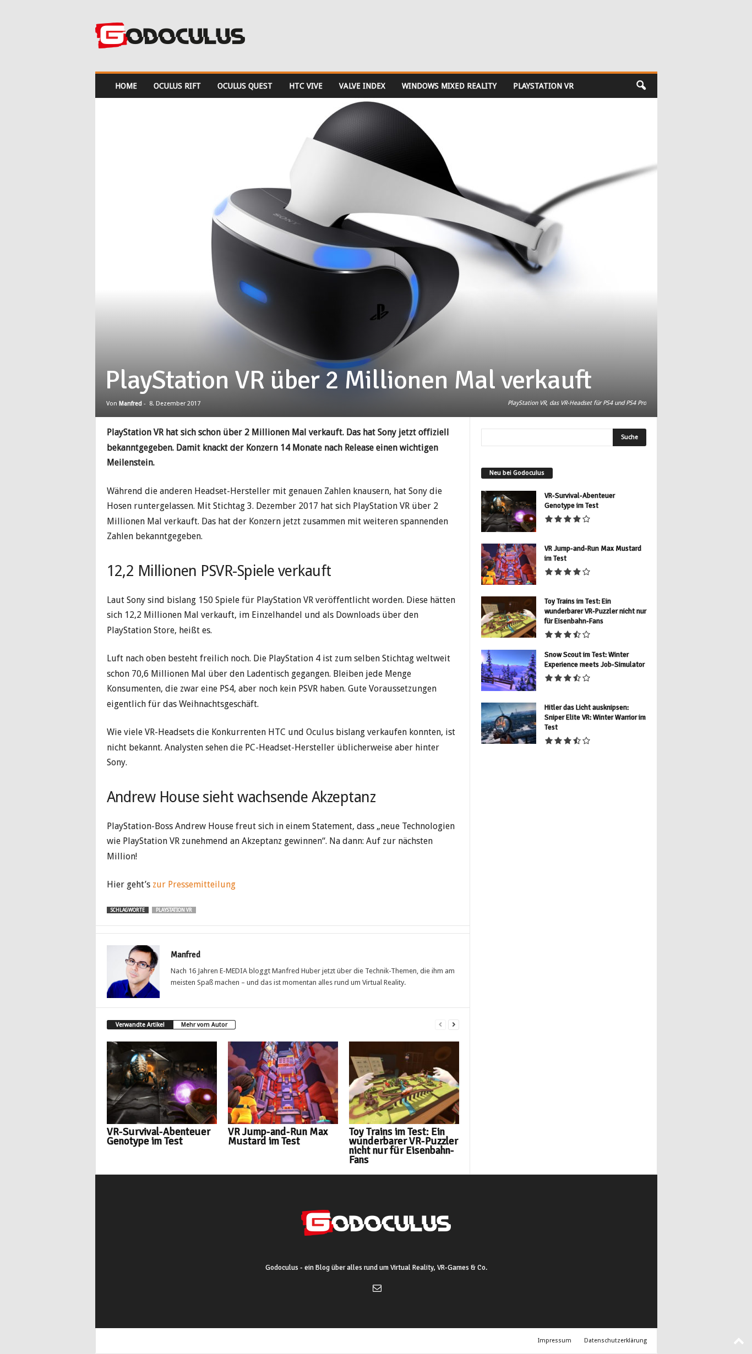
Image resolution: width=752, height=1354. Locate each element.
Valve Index (362, 85)
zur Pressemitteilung (194, 884)
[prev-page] (440, 1024)
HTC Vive (306, 85)
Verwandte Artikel (140, 1024)
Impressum (554, 1340)
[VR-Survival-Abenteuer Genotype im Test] (162, 1082)
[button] (641, 86)
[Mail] (376, 1289)
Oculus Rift (177, 85)
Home (126, 85)
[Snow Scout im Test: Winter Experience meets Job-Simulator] (508, 670)
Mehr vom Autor (204, 1024)
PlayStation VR (543, 85)
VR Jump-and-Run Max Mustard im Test (278, 1136)
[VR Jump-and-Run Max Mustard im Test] (283, 1082)
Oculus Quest (245, 85)
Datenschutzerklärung (615, 1340)
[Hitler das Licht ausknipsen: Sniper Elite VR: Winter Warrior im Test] (508, 723)
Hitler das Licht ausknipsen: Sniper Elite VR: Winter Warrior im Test (595, 717)
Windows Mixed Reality (449, 85)
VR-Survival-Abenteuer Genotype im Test (158, 1136)
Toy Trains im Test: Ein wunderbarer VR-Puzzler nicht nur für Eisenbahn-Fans (403, 1145)
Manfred (130, 403)
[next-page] (453, 1024)
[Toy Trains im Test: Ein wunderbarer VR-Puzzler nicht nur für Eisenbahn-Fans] (404, 1082)
